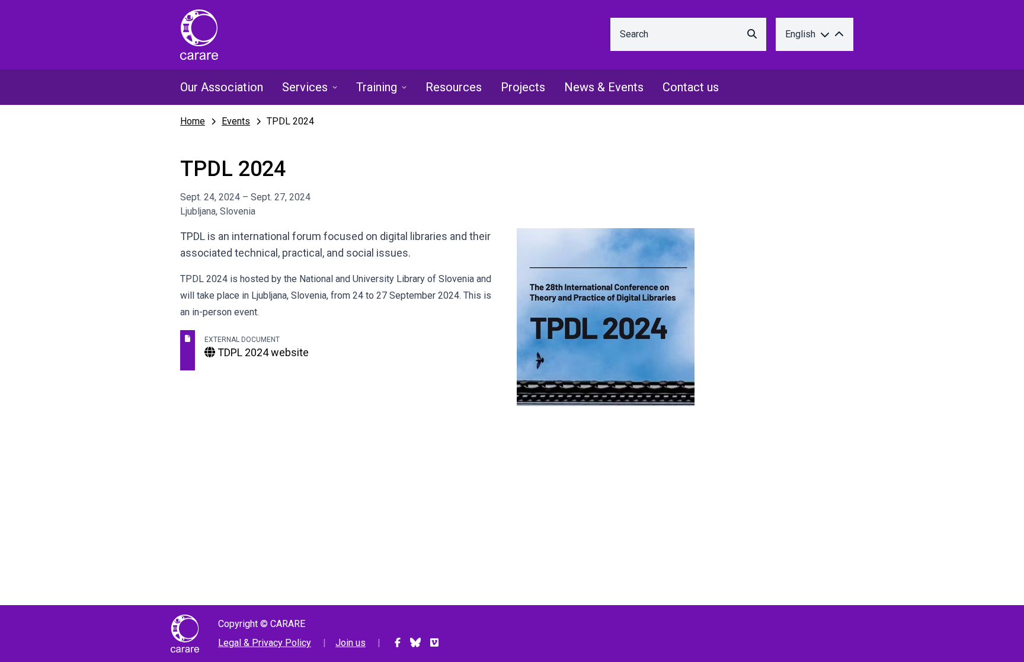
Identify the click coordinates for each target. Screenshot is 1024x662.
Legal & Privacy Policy (264, 642)
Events (236, 121)
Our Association (221, 87)
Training (376, 87)
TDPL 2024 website (262, 352)
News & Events (604, 87)
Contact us (691, 87)
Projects (523, 87)
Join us (350, 642)
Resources (453, 87)
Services (305, 87)
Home (192, 121)
